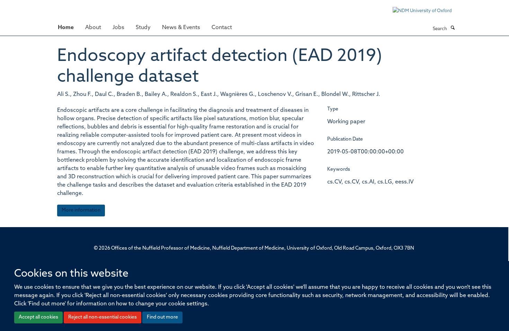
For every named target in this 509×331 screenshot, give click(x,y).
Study (143, 27)
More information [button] (81, 210)
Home (66, 27)
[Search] (452, 28)
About (93, 27)
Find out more (162, 317)
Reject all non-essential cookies (102, 317)
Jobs (118, 27)
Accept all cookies (38, 317)
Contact (222, 27)
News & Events (181, 27)
